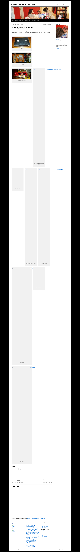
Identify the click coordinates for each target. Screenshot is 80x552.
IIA (42, 525)
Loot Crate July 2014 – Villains (17, 24)
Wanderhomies (44, 527)
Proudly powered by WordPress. (62, 549)
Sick (34, 540)
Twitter (14, 527)
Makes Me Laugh (30, 533)
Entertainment (27, 478)
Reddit (14, 526)
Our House (27, 537)
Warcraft (33, 545)
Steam (14, 531)
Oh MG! (43, 535)
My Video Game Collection (34, 20)
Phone (33, 537)
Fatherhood (28, 529)
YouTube (14, 529)
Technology (29, 543)
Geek (31, 478)
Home (13, 20)
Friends (36, 529)
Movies (36, 533)
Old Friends (33, 536)
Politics (27, 538)
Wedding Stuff (30, 547)
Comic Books (22, 478)
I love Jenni (29, 532)
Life (33, 532)
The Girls (28, 544)
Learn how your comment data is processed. (36, 518)
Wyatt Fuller (23, 28)
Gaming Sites (28, 531)
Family (35, 528)
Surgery (35, 541)
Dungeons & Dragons (30, 526)
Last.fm (14, 525)
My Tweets (57, 50)
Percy (30, 537)
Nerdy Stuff (21, 20)
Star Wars (32, 541)
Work (35, 547)
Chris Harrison (44, 530)
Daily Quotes (44, 531)
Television (34, 542)
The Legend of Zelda (33, 544)
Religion (31, 540)
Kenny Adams (44, 534)
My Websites (28, 536)
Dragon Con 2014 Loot (47, 24)
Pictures (35, 537)
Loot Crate (34, 478)
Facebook (14, 524)
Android (27, 524)
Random (28, 540)
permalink (18, 480)
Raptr (14, 530)
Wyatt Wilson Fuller (45, 536)
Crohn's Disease (30, 525)
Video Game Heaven (45, 526)
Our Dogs (26, 20)
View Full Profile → (59, 48)
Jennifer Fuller (44, 532)
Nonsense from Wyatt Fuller (23, 4)
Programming (32, 538)
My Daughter (31, 535)
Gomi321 (43, 523)
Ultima (37, 544)
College (29, 524)
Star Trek (28, 541)
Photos (16, 20)
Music (27, 535)
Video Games (38, 478)
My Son (35, 535)
